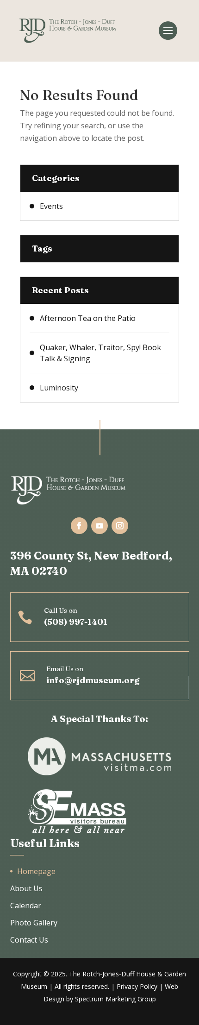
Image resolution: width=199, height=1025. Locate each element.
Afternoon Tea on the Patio (88, 318)
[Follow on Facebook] (79, 525)
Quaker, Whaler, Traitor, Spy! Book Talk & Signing (100, 353)
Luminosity (59, 388)
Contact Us (29, 940)
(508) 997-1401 (75, 621)
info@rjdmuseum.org (92, 680)
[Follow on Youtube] (99, 525)
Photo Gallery (33, 923)
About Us (26, 888)
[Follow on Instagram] (120, 525)
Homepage (36, 871)
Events (51, 206)
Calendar (25, 905)
